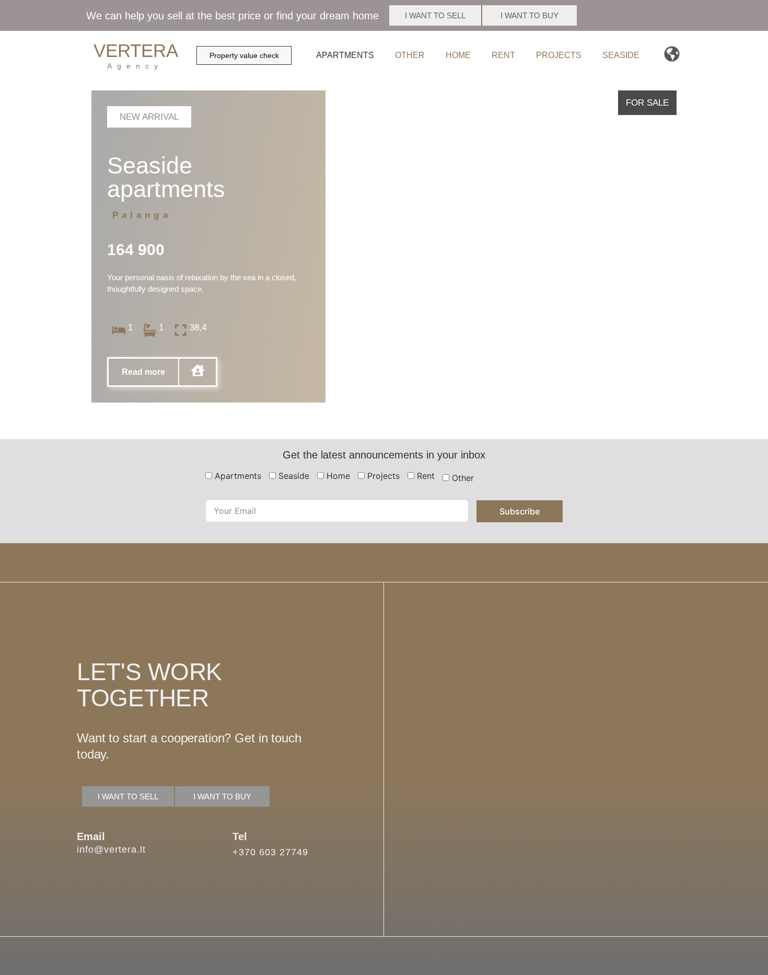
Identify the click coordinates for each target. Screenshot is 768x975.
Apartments (345, 55)
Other (410, 55)
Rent (503, 55)
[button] (149, 117)
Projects (558, 55)
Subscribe (519, 511)
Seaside (620, 55)
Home (458, 55)
